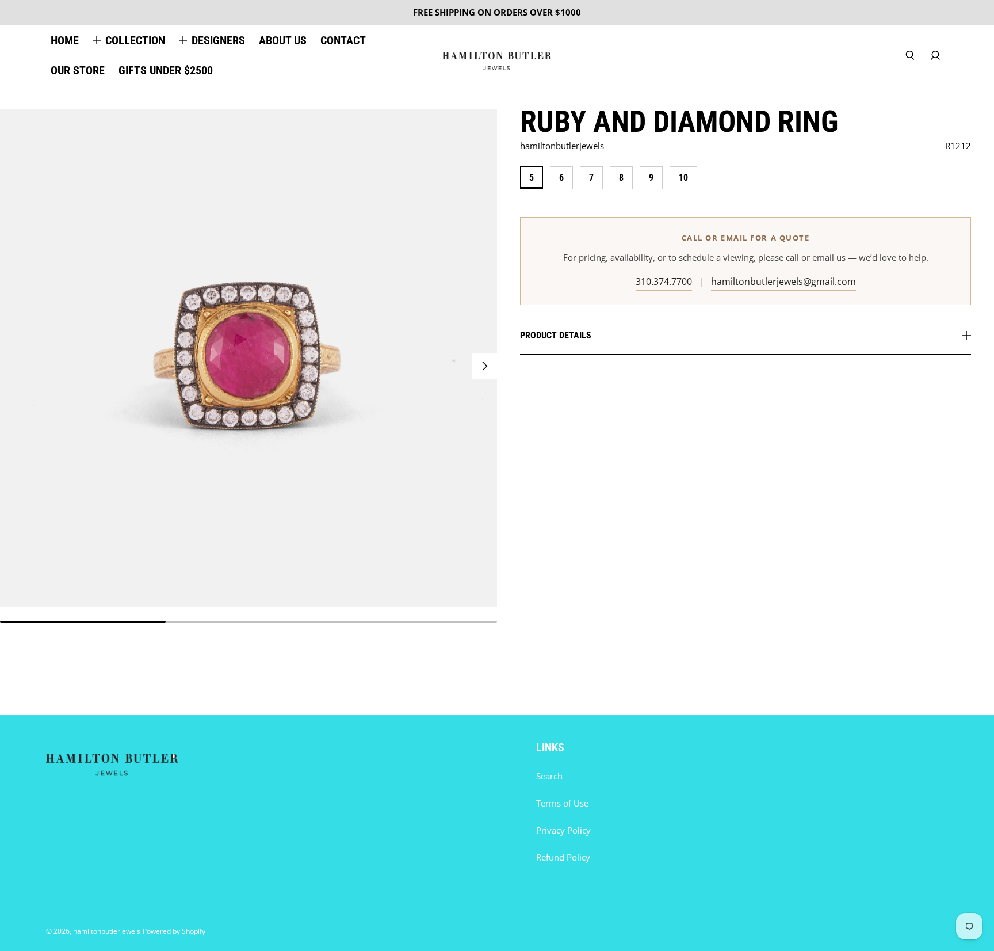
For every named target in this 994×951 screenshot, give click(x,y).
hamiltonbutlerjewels (106, 931)
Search (549, 776)
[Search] (910, 55)
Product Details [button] (555, 335)
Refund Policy (563, 857)
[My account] (935, 55)
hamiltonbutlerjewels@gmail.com (783, 281)
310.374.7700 (664, 281)
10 (683, 177)
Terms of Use (562, 803)
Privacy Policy (563, 830)
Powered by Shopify (174, 931)
